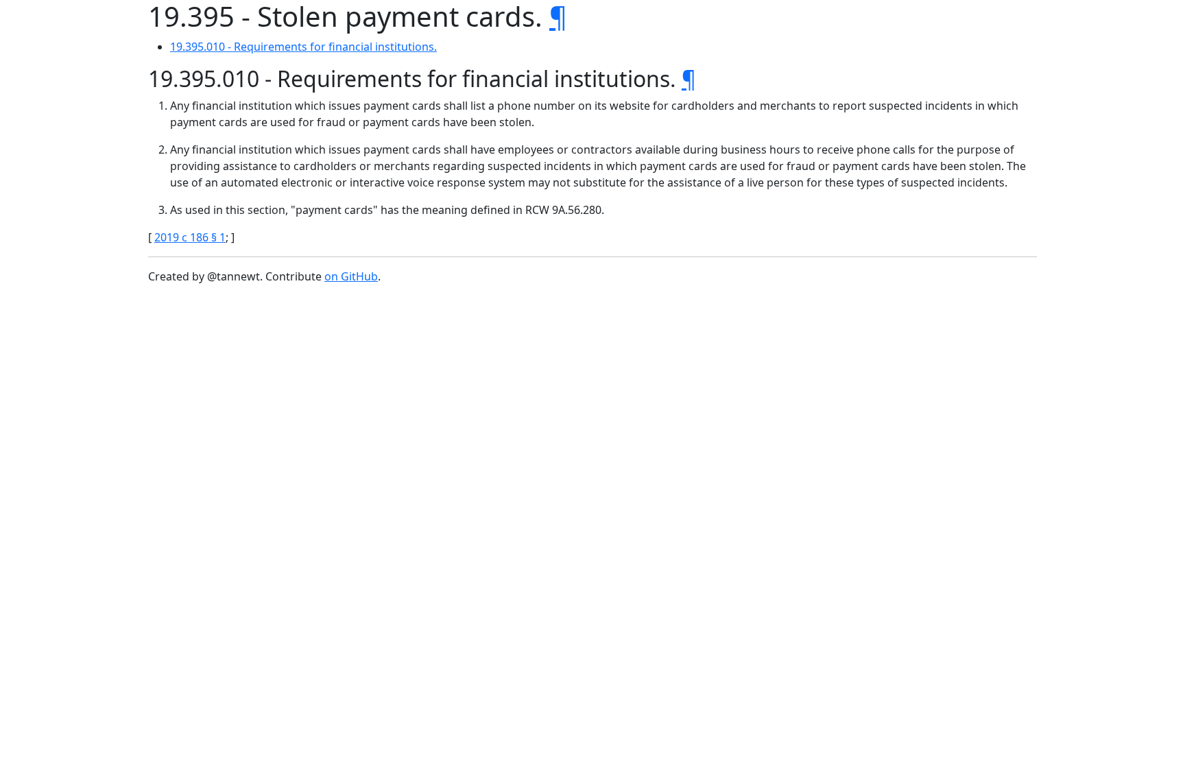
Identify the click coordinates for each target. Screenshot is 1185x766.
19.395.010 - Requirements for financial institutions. (303, 46)
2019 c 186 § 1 (190, 237)
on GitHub (351, 276)
